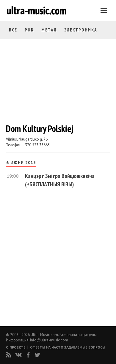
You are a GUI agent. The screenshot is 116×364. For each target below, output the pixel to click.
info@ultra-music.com (49, 340)
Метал (49, 30)
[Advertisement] (41, 258)
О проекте (16, 347)
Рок (29, 30)
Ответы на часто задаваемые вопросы (67, 347)
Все (13, 30)
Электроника (80, 30)
